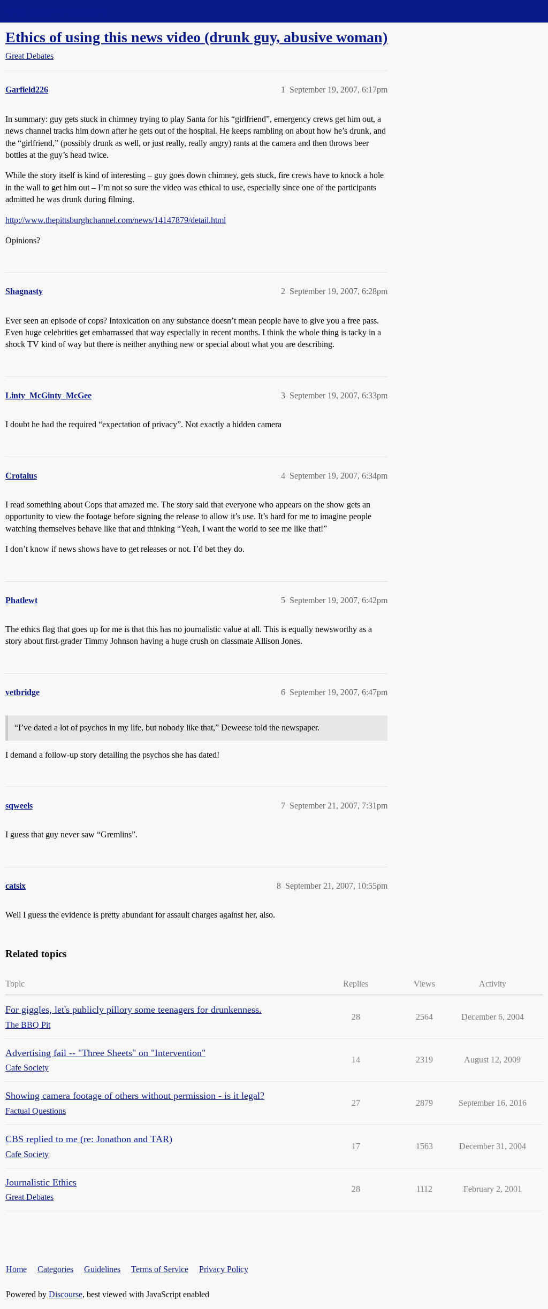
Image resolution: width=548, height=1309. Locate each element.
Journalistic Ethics (41, 1182)
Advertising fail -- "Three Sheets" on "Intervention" (105, 1053)
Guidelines (102, 1269)
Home (16, 1269)
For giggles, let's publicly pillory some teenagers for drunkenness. (133, 1009)
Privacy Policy (223, 1269)
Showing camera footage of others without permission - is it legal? (134, 1095)
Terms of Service (159, 1269)
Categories (55, 1269)
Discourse (65, 1294)
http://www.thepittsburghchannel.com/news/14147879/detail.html (115, 220)
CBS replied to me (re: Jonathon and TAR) (88, 1139)
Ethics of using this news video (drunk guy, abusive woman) (196, 37)
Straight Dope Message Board (56, 11)
